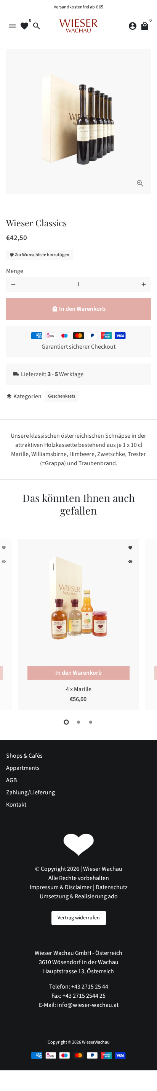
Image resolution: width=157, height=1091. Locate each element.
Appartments (23, 768)
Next (143, 623)
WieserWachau (96, 1042)
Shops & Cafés (24, 756)
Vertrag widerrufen (79, 918)
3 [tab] (91, 722)
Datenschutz (112, 887)
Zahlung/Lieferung (30, 792)
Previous (13, 623)
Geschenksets (61, 396)
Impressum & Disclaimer (61, 887)
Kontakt (16, 804)
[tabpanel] (78, 624)
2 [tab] (78, 722)
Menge (14, 271)
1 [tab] (66, 722)
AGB (11, 780)
